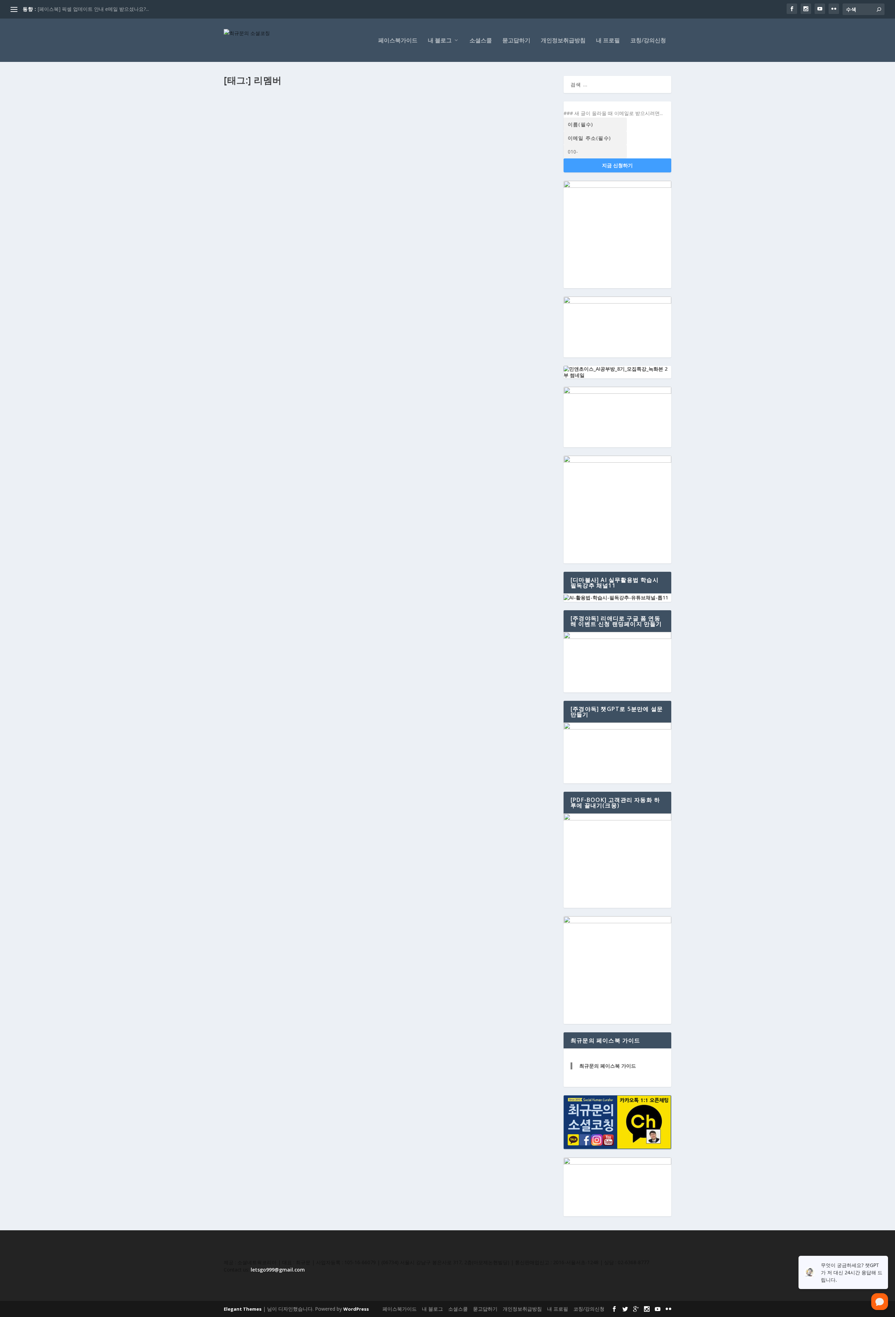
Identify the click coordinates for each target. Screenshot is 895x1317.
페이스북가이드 (397, 40)
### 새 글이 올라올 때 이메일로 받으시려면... (613, 113)
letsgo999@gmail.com (278, 1269)
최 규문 (237, 128)
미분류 (284, 128)
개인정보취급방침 (563, 40)
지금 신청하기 (617, 165)
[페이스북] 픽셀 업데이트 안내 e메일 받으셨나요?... (93, 9)
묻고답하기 (516, 40)
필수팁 (318, 128)
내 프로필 (608, 40)
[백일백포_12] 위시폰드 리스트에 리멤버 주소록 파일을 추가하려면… (320, 117)
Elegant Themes (243, 1309)
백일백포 (301, 128)
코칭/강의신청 (648, 40)
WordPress (356, 1309)
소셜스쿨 (481, 40)
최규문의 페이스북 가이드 (607, 1065)
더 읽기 (243, 164)
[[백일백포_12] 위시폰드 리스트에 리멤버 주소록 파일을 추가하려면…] (389, 103)
